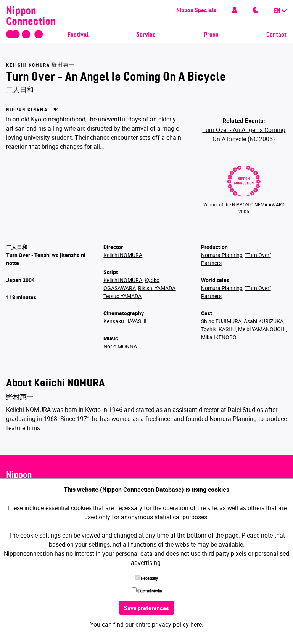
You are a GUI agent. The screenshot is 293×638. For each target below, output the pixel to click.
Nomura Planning (222, 254)
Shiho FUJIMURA (221, 321)
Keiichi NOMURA (122, 254)
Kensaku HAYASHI (124, 321)
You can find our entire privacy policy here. (146, 624)
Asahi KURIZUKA (263, 321)
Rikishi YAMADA (156, 288)
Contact (276, 35)
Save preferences (146, 609)
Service (146, 35)
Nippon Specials (196, 11)
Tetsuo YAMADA (122, 296)
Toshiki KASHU (218, 329)
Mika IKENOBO (219, 337)
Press (211, 35)
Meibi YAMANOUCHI (262, 329)
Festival (78, 35)
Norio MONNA (120, 346)
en (278, 11)
